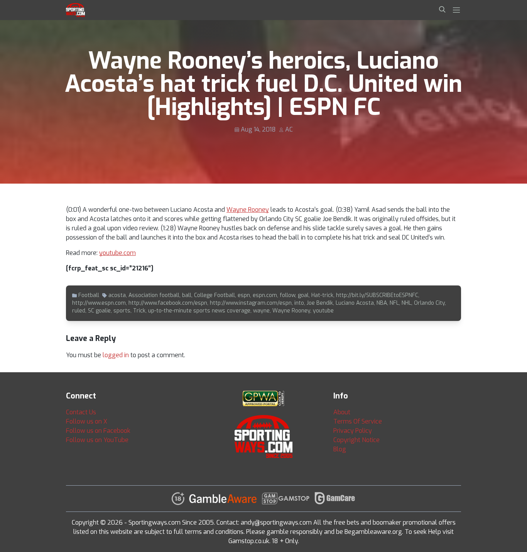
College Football (214, 295)
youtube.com (117, 253)
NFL (394, 303)
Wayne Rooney (247, 210)
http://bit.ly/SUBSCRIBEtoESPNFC (377, 295)
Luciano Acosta (355, 303)
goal (303, 295)
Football (88, 295)
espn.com (265, 295)
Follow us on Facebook (98, 431)
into (299, 303)
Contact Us (81, 412)
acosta (117, 295)
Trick (139, 310)
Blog (339, 449)
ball (186, 295)
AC (289, 129)
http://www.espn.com (99, 303)
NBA (382, 303)
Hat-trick (322, 295)
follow (287, 295)
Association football (153, 295)
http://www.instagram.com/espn (251, 303)
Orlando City (429, 303)
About (341, 412)
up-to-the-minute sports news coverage (199, 310)
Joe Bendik (320, 303)
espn (244, 295)
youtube (323, 310)
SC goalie (99, 310)
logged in (116, 355)
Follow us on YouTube (97, 440)
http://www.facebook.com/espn (167, 303)
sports (121, 310)
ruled (78, 310)
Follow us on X (86, 421)
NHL (406, 303)
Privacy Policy (352, 431)
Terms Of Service (357, 421)
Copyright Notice (356, 440)
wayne (261, 310)
